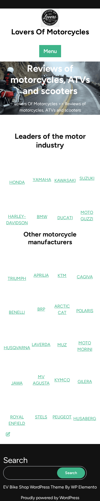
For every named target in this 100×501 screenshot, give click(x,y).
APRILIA (41, 275)
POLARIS (84, 310)
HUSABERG (84, 418)
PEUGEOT (62, 416)
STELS (41, 416)
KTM (62, 275)
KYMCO (62, 379)
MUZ (62, 344)
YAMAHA (42, 179)
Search (15, 460)
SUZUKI (86, 178)
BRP (41, 309)
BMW (42, 216)
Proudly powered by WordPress (50, 497)
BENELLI (17, 312)
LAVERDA (41, 344)
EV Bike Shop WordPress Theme (34, 487)
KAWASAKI (65, 180)
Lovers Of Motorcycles (50, 31)
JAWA (17, 383)
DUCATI (65, 217)
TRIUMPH (17, 278)
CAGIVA (85, 276)
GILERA (85, 381)
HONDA (17, 182)
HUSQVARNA (17, 347)
